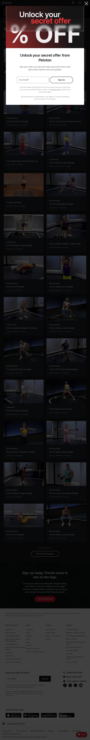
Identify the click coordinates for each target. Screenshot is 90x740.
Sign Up (61, 80)
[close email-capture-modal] (86, 4)
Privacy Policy (56, 90)
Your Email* (24, 80)
